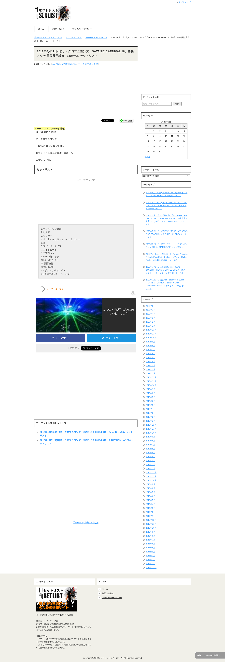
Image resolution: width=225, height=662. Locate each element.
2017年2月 (150, 464)
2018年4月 (150, 409)
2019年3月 (150, 365)
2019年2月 (150, 369)
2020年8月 (150, 306)
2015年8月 (150, 536)
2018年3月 (150, 413)
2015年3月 (150, 556)
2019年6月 (150, 353)
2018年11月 (151, 381)
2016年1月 (150, 516)
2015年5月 (150, 548)
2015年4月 (150, 552)
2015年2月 (150, 559)
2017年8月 (150, 441)
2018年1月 (150, 421)
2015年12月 (151, 520)
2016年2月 (150, 512)
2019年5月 (150, 357)
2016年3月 (150, 508)
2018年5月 (150, 405)
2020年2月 (150, 322)
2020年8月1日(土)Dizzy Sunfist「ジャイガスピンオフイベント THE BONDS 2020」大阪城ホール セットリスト (166, 205)
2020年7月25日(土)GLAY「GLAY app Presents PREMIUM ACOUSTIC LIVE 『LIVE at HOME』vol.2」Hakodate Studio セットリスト (167, 257)
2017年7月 (150, 445)
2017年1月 (150, 468)
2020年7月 (150, 310)
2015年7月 (150, 540)
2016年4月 (150, 504)
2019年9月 (150, 342)
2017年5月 (150, 453)
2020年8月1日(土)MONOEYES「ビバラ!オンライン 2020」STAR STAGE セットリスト (166, 194)
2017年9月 (150, 437)
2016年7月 (150, 492)
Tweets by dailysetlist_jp (85, 522)
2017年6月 (150, 449)
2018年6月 (150, 401)
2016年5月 (150, 500)
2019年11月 (151, 334)
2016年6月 (150, 496)
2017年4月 (150, 456)
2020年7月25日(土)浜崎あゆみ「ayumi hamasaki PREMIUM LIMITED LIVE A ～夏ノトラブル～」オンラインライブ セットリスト (166, 270)
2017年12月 (151, 425)
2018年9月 (150, 389)
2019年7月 (150, 349)
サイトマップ (185, 2)
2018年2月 (150, 417)
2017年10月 (151, 433)
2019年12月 (151, 330)
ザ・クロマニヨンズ (88, 64)
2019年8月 (150, 346)
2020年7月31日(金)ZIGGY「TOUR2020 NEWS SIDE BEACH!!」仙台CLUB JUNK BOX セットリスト (166, 234)
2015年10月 (151, 528)
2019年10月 (151, 338)
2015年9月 (150, 532)
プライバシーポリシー (82, 29)
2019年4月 (150, 361)
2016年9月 (150, 484)
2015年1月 (150, 563)
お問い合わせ (58, 29)
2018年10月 (151, 385)
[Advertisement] (86, 92)
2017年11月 (151, 429)
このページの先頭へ (211, 655)
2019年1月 (150, 373)
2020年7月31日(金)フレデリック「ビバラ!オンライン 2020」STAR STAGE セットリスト (166, 245)
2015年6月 (150, 544)
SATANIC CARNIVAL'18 (64, 64)
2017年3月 (150, 460)
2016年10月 (151, 480)
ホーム (41, 29)
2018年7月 (150, 397)
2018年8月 (150, 393)
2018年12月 (151, 377)
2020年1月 (150, 326)
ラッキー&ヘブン (55, 289)
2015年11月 (151, 524)
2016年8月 (150, 488)
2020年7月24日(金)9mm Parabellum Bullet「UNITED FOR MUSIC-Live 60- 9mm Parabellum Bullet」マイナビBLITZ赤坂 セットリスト (166, 284)
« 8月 (147, 157)
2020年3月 (150, 318)
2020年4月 (150, 314)
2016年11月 (151, 476)
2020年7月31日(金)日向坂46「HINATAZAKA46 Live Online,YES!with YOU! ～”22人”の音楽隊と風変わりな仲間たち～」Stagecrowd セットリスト (167, 220)
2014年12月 (151, 567)
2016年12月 (151, 472)
